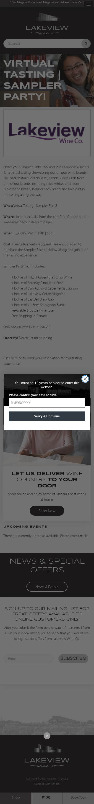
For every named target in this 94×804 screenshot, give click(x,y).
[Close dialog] (85, 379)
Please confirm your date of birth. (33, 394)
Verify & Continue (47, 416)
